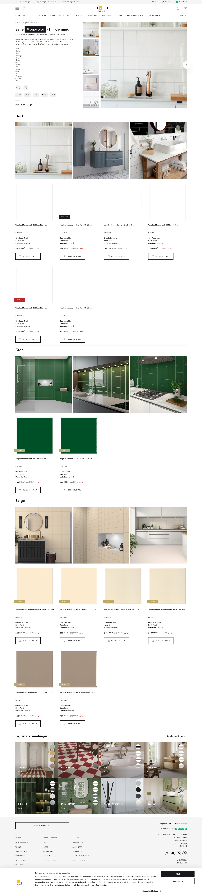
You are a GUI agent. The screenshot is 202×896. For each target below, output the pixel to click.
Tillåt (178, 874)
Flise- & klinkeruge (24, 2)
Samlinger (24, 23)
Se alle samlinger (175, 736)
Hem (17, 23)
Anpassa (176, 881)
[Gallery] (144, 65)
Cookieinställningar (150, 891)
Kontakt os (182, 863)
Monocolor (33, 23)
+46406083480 (181, 860)
